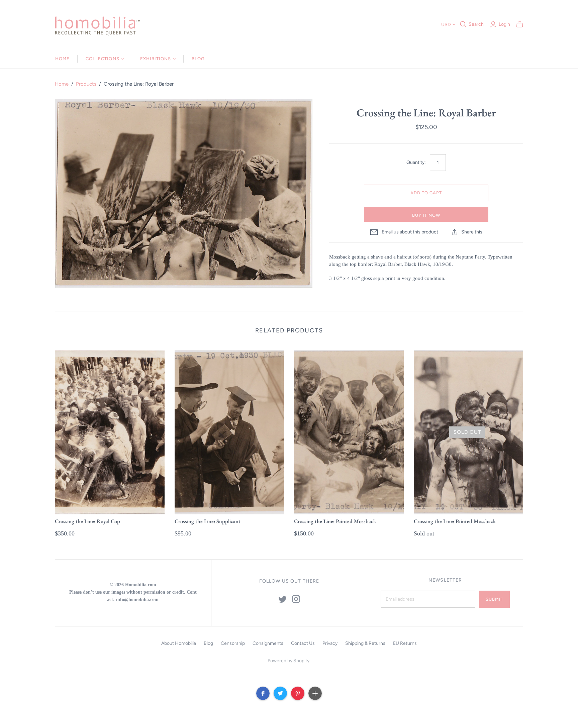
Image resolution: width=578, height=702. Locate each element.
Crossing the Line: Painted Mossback (335, 521)
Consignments (268, 643)
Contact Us (303, 643)
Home (62, 58)
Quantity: (416, 162)
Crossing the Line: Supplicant (207, 521)
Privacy (330, 643)
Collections (102, 58)
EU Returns (405, 643)
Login (504, 24)
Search (476, 24)
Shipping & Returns (365, 643)
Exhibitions (155, 58)
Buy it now (426, 215)
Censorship (233, 643)
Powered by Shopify (288, 661)
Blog (198, 58)
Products (86, 84)
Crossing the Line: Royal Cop (87, 521)
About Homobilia (178, 643)
